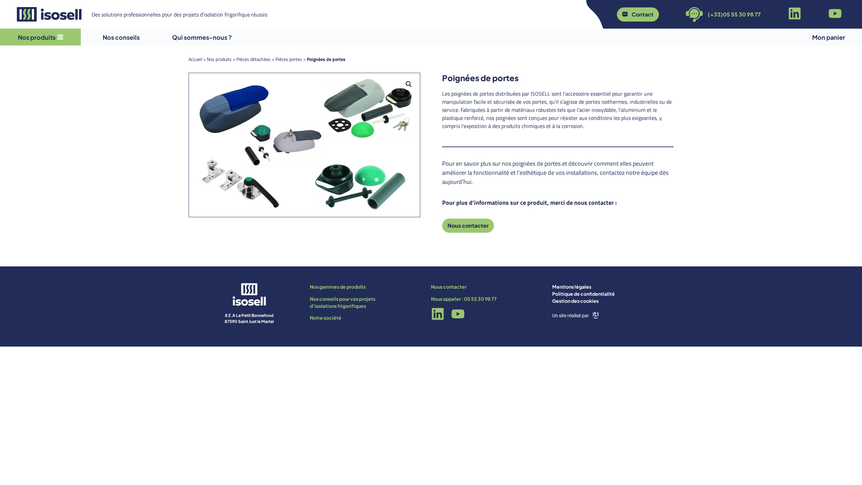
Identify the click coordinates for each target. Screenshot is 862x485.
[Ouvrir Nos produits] (60, 37)
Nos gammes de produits (338, 287)
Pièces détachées (253, 59)
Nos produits (219, 59)
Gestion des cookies (575, 301)
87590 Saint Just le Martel (249, 321)
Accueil (195, 59)
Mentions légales (571, 287)
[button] (409, 84)
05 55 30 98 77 (480, 299)
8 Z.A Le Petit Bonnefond (249, 315)
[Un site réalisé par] (595, 315)
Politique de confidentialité (583, 294)
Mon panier (828, 37)
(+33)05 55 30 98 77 (734, 14)
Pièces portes (288, 59)
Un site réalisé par (570, 315)
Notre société (325, 318)
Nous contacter (448, 287)
